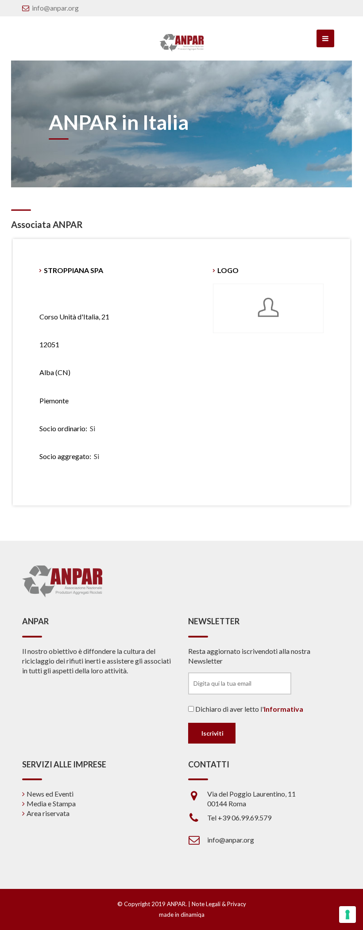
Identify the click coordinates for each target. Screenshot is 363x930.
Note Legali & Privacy (219, 903)
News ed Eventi (50, 794)
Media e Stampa (51, 803)
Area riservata (48, 813)
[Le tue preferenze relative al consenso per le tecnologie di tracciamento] (347, 914)
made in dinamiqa (182, 914)
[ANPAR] (181, 43)
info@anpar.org (55, 8)
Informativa (283, 709)
